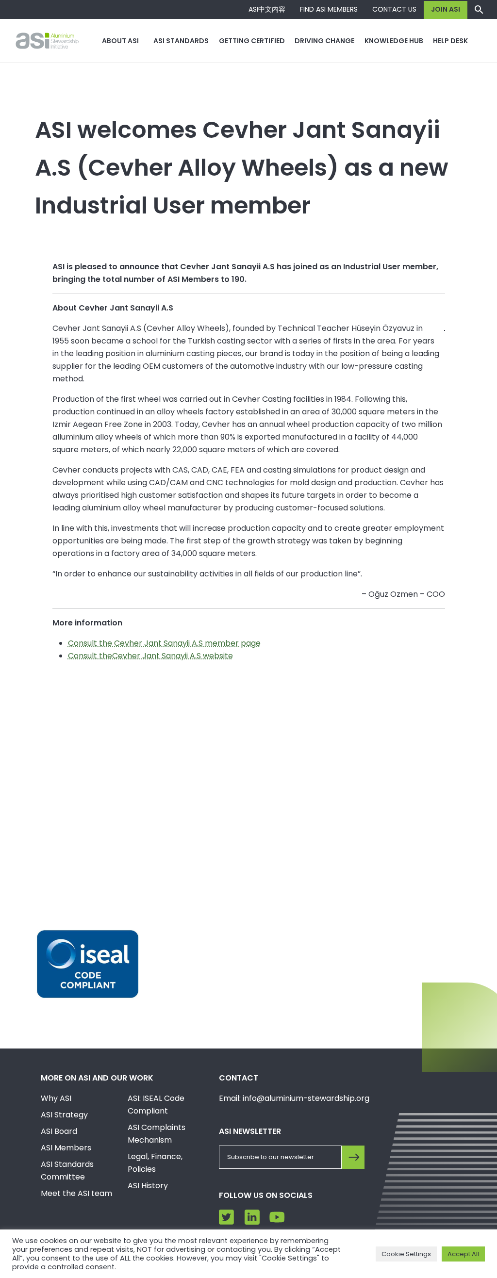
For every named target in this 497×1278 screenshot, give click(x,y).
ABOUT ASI (120, 41)
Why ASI (56, 1098)
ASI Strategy (64, 1114)
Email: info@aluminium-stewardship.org (294, 1098)
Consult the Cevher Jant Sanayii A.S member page (164, 643)
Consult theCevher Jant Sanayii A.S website (150, 655)
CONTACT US (394, 9)
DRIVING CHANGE (324, 41)
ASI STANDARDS (181, 41)
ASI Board (59, 1131)
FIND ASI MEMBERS (329, 9)
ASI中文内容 (266, 9)
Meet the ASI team (76, 1193)
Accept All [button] (463, 1254)
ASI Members (66, 1147)
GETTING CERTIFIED (252, 41)
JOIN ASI (445, 9)
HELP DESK (450, 41)
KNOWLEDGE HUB (393, 41)
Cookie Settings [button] (406, 1254)
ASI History (148, 1185)
